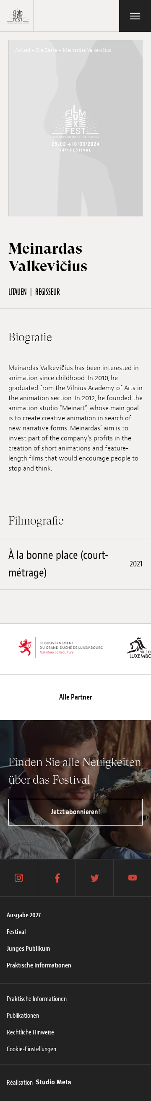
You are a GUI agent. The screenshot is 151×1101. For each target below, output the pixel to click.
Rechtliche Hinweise (30, 1032)
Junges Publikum (28, 948)
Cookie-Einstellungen (31, 1049)
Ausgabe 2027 (24, 915)
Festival (16, 932)
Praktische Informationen (39, 965)
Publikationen (23, 1015)
